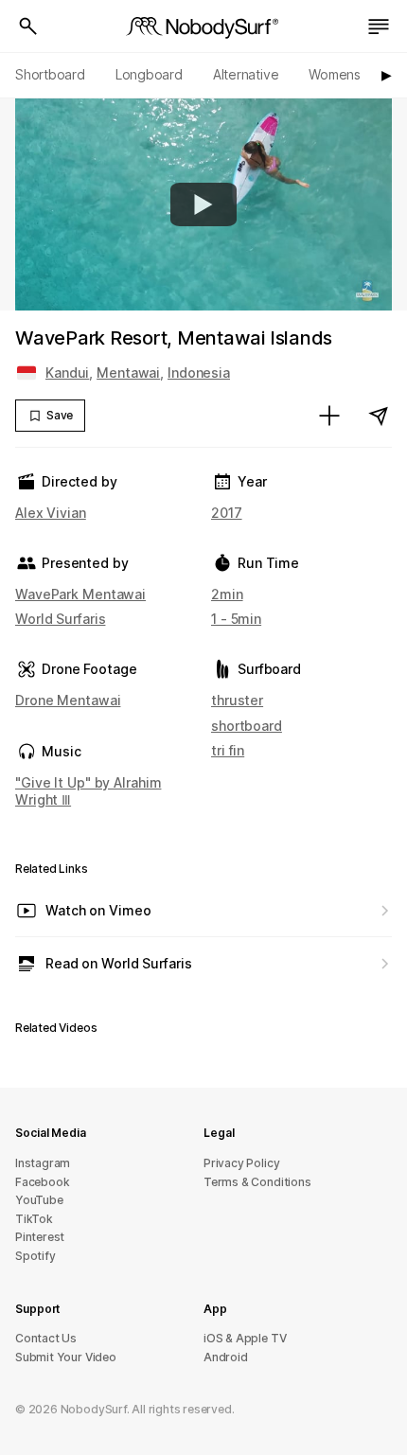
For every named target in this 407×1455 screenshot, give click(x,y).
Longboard (149, 74)
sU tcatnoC (46, 1338)
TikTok (34, 1219)
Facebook (42, 1182)
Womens (335, 74)
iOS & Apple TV (245, 1338)
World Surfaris (60, 619)
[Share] (378, 415)
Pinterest (39, 1237)
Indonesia (199, 372)
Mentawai (128, 372)
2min (227, 594)
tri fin (227, 750)
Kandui (67, 372)
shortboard (246, 726)
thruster (237, 700)
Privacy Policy (241, 1163)
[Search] (28, 26)
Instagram (42, 1163)
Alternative (246, 74)
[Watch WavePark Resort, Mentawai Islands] (203, 204)
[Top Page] (203, 26)
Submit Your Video (65, 1357)
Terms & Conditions (257, 1182)
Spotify (35, 1256)
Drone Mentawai (67, 700)
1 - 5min (236, 619)
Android (226, 1357)
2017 (226, 513)
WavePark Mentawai (80, 594)
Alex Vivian (50, 513)
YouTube (39, 1200)
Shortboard (50, 74)
